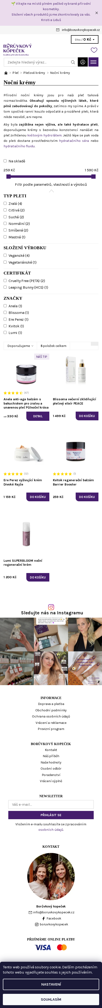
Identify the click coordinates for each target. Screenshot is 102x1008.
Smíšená (18, 230)
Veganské (19, 255)
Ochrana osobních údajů (51, 716)
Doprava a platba (51, 704)
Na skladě (17, 161)
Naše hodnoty (51, 762)
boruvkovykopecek (54, 924)
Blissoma (19, 312)
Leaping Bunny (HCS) (28, 287)
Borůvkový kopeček (51, 744)
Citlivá (17, 210)
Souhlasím (51, 999)
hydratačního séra (74, 141)
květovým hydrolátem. (45, 135)
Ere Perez (18, 319)
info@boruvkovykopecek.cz (81, 30)
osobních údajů (50, 830)
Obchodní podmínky (51, 710)
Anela (15, 306)
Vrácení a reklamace (51, 723)
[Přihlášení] (83, 62)
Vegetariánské (23, 262)
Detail (37, 416)
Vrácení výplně (51, 781)
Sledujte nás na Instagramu (52, 613)
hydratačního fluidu (19, 146)
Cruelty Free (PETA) (27, 280)
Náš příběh (51, 756)
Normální (19, 223)
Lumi (15, 332)
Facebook (53, 918)
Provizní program (51, 729)
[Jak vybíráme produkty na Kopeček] (6, 73)
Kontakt (51, 750)
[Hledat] (73, 62)
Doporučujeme (18, 346)
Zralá (15, 203)
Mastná (17, 237)
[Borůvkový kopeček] (51, 50)
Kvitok (16, 326)
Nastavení (51, 984)
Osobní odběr (51, 769)
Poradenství (51, 775)
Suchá (16, 217)
